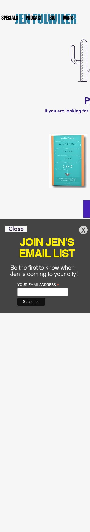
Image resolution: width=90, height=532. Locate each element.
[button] (16, 229)
